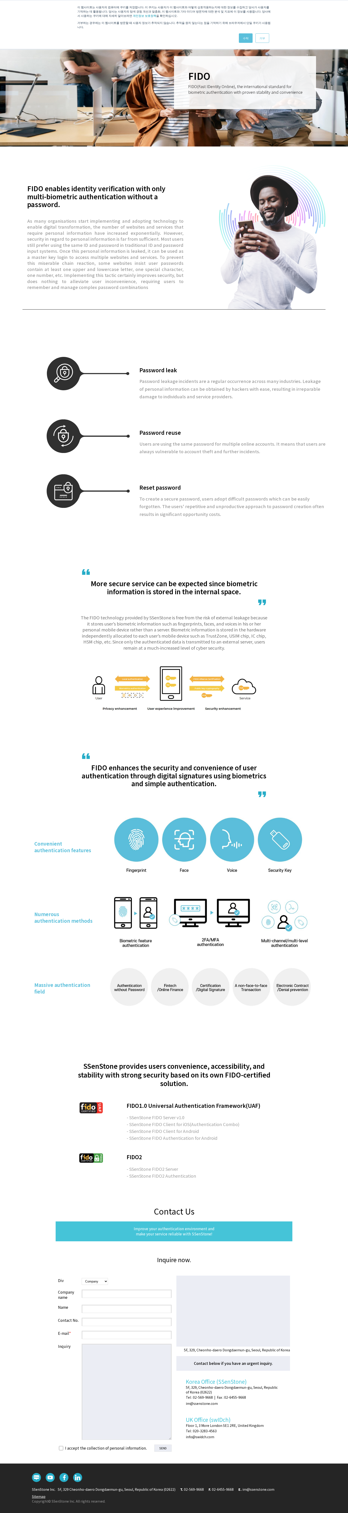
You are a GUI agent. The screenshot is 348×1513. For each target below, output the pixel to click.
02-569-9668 (194, 1489)
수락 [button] (246, 38)
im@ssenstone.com (258, 1489)
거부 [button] (262, 38)
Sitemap (38, 1496)
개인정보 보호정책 (144, 15)
